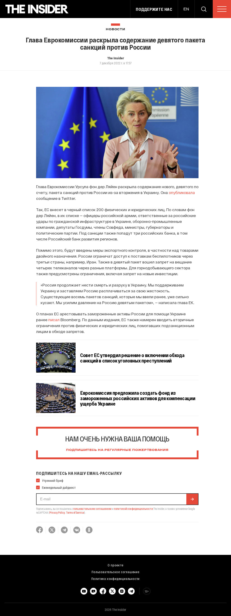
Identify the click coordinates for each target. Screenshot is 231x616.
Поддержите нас (154, 9)
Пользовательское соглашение (115, 572)
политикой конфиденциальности (133, 508)
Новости (115, 29)
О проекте (115, 565)
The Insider (115, 58)
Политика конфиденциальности (115, 579)
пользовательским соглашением (92, 508)
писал (54, 319)
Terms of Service (75, 512)
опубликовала (182, 192)
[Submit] (192, 499)
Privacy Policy (57, 512)
